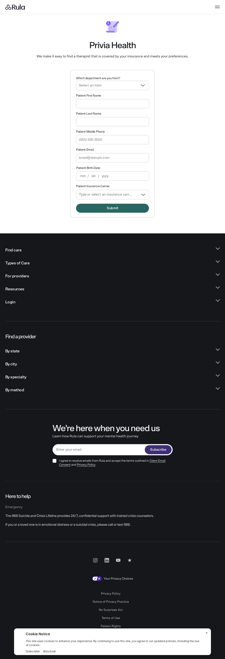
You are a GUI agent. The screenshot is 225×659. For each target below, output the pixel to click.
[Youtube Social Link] (118, 560)
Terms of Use (111, 618)
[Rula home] (15, 7)
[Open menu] (217, 7)
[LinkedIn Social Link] (107, 560)
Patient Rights (111, 626)
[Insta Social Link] (95, 560)
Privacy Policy (86, 464)
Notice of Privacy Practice (111, 601)
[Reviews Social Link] (129, 560)
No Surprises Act (111, 609)
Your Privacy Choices (118, 578)
